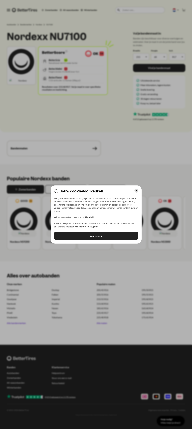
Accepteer (96, 235)
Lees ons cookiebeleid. (83, 217)
